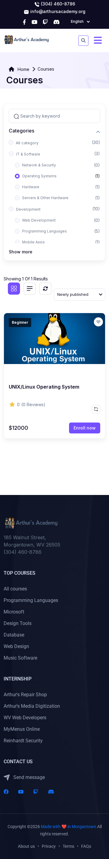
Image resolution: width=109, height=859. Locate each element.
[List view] (30, 288)
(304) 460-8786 (57, 3)
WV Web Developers (25, 717)
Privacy (49, 846)
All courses (15, 589)
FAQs (86, 846)
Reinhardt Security (23, 741)
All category (27, 142)
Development (28, 209)
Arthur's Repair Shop (25, 694)
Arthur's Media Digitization (32, 706)
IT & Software (28, 154)
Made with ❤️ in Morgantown (68, 826)
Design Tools (17, 623)
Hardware (30, 187)
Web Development (39, 220)
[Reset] (45, 288)
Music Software (20, 658)
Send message (28, 777)
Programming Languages (44, 231)
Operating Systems (39, 176)
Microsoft (14, 612)
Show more (20, 251)
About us (26, 846)
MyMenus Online (22, 729)
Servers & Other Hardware (45, 198)
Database (14, 635)
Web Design (16, 646)
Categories (21, 131)
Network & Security (39, 165)
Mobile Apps (33, 242)
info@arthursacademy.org (57, 11)
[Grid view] (14, 288)
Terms (68, 846)
